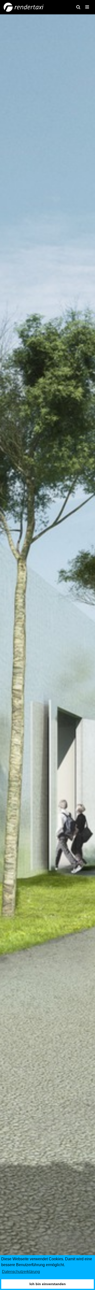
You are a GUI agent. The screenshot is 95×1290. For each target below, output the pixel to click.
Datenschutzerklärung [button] (21, 1272)
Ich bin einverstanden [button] (47, 1284)
